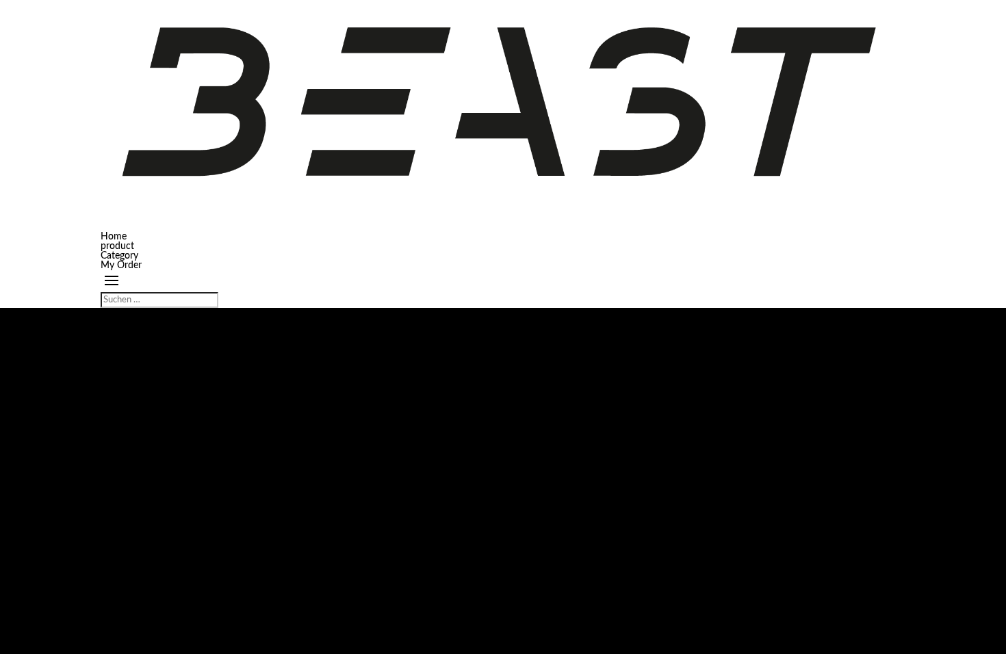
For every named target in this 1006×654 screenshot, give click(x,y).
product (117, 246)
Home (114, 236)
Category (119, 256)
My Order (121, 265)
